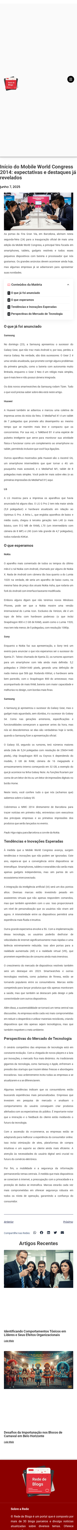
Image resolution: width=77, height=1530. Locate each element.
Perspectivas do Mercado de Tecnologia (37, 314)
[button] (35, 1233)
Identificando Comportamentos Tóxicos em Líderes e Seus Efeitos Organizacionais (35, 1333)
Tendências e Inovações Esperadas (34, 307)
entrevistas (48, 812)
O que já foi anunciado (25, 293)
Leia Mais (9, 1341)
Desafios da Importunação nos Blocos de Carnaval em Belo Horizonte (33, 1434)
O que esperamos (22, 300)
